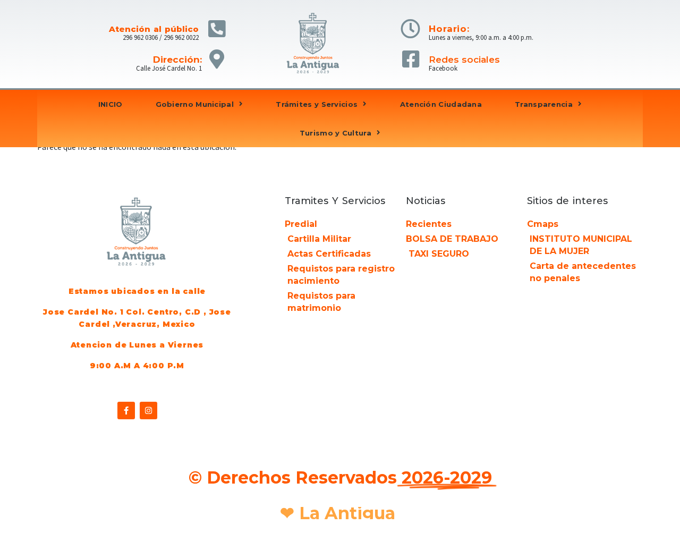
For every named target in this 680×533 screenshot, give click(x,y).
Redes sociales (464, 59)
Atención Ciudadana (441, 104)
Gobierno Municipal (195, 104)
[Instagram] (148, 410)
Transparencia (544, 104)
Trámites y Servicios (317, 104)
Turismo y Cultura (335, 133)
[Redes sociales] (410, 59)
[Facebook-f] (126, 410)
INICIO (110, 104)
